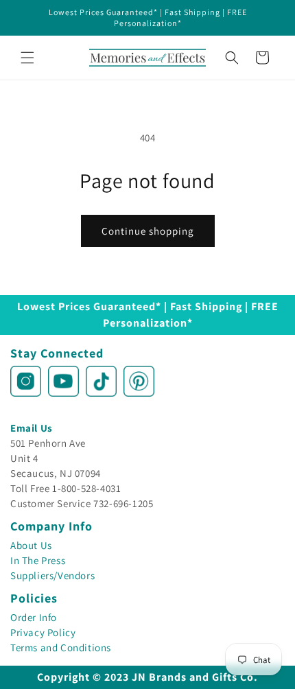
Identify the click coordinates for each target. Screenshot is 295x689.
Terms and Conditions (60, 647)
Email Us (31, 427)
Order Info (33, 617)
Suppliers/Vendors (52, 575)
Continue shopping (148, 230)
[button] (27, 58)
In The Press (37, 560)
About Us (31, 545)
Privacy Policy (42, 632)
